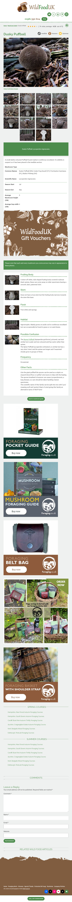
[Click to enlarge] (11, 104)
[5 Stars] (37, 26)
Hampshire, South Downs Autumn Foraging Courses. (26, 716)
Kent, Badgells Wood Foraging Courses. (21, 729)
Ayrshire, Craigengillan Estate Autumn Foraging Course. (27, 724)
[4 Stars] (35, 26)
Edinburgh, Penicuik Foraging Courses (21, 733)
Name (6, 815)
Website (6, 831)
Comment (8, 794)
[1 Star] (28, 26)
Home (5, 25)
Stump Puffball (29, 339)
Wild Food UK (26, 888)
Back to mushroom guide (36, 399)
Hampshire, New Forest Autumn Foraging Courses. (25, 712)
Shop (44, 19)
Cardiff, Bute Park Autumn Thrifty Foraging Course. (25, 720)
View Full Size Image (11, 89)
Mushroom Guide (12, 25)
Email (6, 823)
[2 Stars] (30, 26)
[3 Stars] (32, 26)
